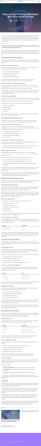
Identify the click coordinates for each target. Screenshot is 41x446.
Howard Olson (15, 20)
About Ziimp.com (4, 441)
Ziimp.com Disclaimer (19, 441)
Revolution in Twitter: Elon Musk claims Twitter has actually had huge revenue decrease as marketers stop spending (20, 45)
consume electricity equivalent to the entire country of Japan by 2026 (22, 86)
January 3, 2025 (22, 20)
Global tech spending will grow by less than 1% (15, 128)
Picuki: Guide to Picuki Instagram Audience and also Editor (11, 47)
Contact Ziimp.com (11, 441)
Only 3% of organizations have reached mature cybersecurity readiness (17, 153)
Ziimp (4, 50)
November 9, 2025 (4, 422)
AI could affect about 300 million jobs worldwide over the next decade (18, 99)
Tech (27, 20)
